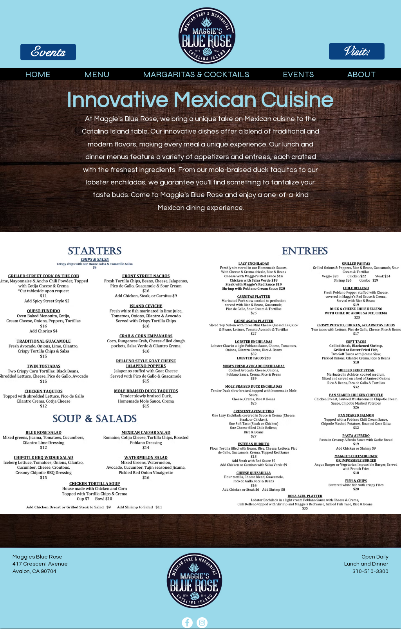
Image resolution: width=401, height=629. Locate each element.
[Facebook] (187, 622)
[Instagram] (202, 622)
